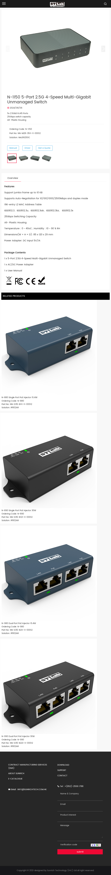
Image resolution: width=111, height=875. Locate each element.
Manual (13, 148)
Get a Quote (44, 148)
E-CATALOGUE (15, 778)
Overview (12, 178)
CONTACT (62, 775)
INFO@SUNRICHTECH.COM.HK (32, 789)
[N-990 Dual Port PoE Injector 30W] (49, 687)
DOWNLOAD (63, 765)
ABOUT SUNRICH (16, 773)
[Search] (105, 3)
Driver (27, 148)
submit (80, 851)
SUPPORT (61, 770)
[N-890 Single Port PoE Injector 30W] (49, 461)
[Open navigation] (4, 3)
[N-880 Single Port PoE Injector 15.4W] (49, 348)
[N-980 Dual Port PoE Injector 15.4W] (49, 574)
